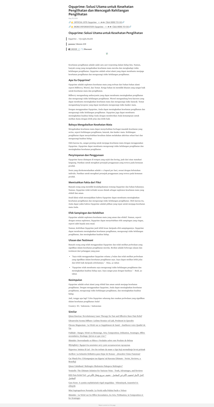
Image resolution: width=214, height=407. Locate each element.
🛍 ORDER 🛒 (74, 49)
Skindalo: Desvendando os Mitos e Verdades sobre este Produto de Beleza (101, 340)
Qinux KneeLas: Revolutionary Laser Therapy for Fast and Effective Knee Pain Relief (105, 316)
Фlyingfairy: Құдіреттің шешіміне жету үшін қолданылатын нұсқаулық (99, 345)
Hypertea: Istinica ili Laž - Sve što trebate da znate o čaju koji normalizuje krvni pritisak (107, 349)
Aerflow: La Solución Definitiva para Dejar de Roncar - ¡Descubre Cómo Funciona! (104, 354)
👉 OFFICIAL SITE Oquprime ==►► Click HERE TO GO (96, 22)
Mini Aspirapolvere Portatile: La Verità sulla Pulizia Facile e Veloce (98, 390)
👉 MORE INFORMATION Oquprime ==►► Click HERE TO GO (100, 26)
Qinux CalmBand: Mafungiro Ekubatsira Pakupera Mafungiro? (96, 366)
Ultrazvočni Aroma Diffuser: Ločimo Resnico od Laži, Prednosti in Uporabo (101, 320)
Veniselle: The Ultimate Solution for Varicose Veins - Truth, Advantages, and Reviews (106, 370)
